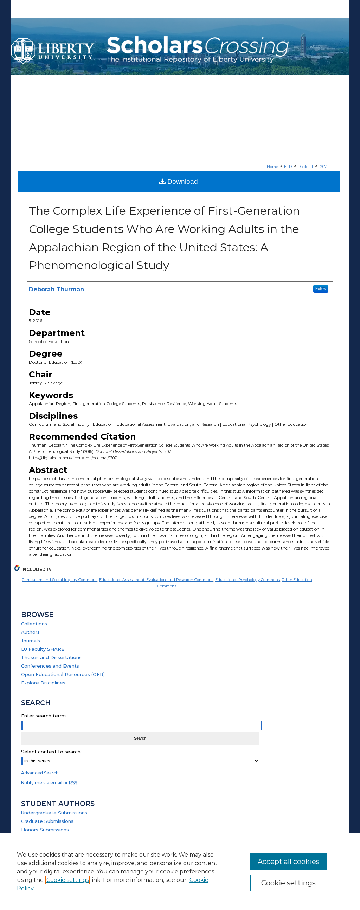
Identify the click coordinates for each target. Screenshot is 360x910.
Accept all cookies (289, 861)
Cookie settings (67, 880)
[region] (180, 871)
